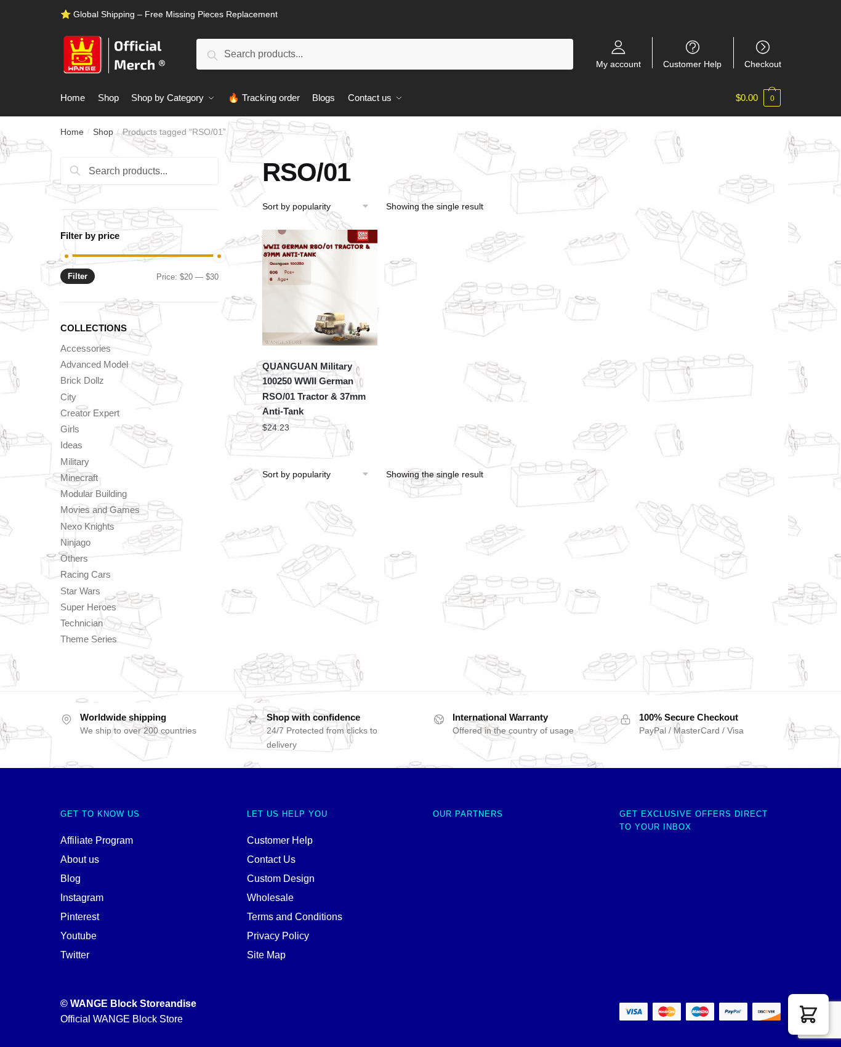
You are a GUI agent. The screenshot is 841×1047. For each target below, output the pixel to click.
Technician (81, 623)
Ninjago (75, 542)
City (68, 397)
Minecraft (79, 477)
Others (74, 558)
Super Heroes (88, 607)
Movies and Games (100, 509)
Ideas (71, 445)
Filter (77, 276)
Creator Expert (89, 413)
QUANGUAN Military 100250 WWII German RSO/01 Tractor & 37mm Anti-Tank (314, 388)
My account (618, 63)
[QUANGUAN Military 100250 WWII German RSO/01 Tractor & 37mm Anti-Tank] (320, 288)
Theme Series (88, 639)
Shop (103, 132)
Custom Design (281, 878)
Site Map (266, 955)
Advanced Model (94, 364)
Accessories (85, 348)
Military (74, 461)
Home (72, 132)
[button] (808, 1014)
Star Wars (80, 591)
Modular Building (93, 493)
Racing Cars (85, 574)
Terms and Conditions (294, 917)
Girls (69, 429)
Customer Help (692, 63)
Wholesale (270, 897)
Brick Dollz (82, 380)
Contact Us (271, 859)
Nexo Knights (87, 526)
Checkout (762, 63)
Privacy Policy (278, 936)
